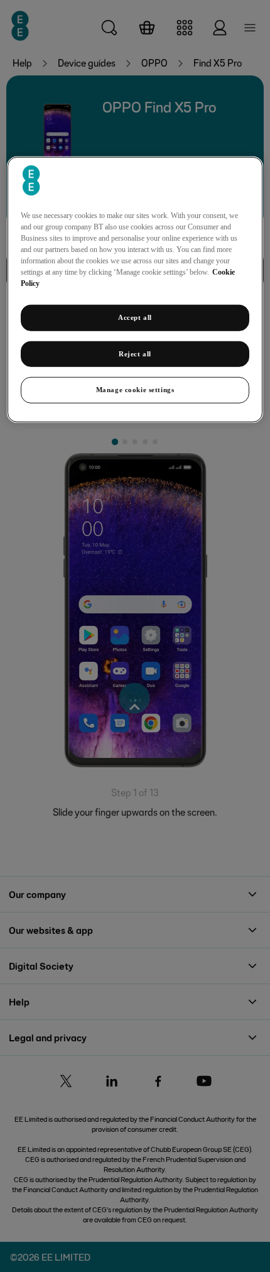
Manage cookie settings (135, 389)
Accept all (135, 317)
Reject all (135, 353)
